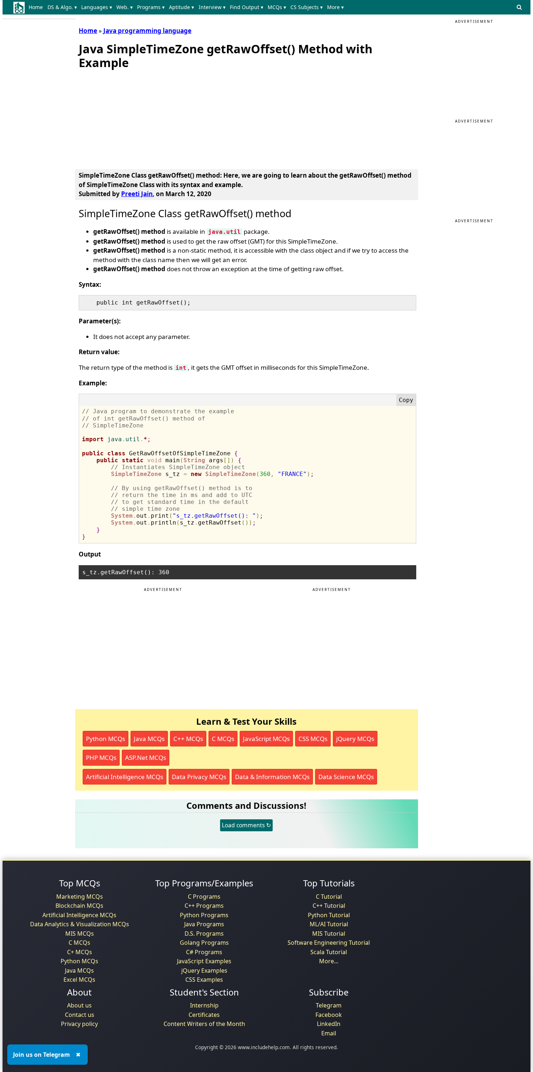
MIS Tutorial (328, 934)
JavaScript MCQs (266, 738)
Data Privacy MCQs (199, 777)
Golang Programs (204, 943)
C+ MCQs (79, 952)
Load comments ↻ (246, 825)
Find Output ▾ (246, 7)
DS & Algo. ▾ (62, 7)
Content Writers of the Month (204, 1024)
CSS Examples (204, 980)
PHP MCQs (101, 757)
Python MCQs (105, 738)
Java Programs (204, 924)
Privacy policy (79, 1024)
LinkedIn (328, 1024)
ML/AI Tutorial (329, 924)
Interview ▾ (212, 7)
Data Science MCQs (346, 777)
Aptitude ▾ (181, 7)
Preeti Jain (137, 194)
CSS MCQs (312, 738)
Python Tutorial (329, 915)
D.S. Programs (204, 934)
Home (36, 7)
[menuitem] (37, 7)
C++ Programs (204, 906)
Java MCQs (149, 738)
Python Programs (204, 915)
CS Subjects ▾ (306, 7)
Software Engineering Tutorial (329, 943)
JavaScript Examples (204, 961)
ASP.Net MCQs (145, 757)
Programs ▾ (151, 7)
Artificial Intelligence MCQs (124, 777)
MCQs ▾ (277, 7)
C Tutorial (329, 897)
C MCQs (223, 738)
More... (328, 961)
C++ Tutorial (329, 906)
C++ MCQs (188, 738)
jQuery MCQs (355, 738)
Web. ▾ (124, 7)
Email (328, 1033)
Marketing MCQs (79, 897)
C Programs (204, 897)
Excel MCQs (79, 980)
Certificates (204, 1015)
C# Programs (204, 952)
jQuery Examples (204, 970)
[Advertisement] (133, 118)
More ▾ (335, 7)
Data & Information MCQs (272, 777)
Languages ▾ (96, 7)
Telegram (329, 1005)
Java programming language (147, 30)
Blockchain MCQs (79, 906)
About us (79, 1005)
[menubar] (187, 7)
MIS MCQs (79, 934)
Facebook (328, 1015)
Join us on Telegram (41, 1055)
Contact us (79, 1015)
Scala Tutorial (328, 952)
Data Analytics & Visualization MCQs (79, 924)
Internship (204, 1005)
